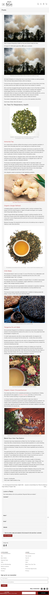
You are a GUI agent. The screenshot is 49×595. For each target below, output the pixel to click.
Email (5, 521)
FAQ (26, 562)
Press (26, 566)
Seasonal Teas (4, 560)
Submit (4, 585)
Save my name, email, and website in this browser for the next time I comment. (23, 532)
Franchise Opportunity (31, 568)
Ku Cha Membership (6, 564)
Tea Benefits (12, 478)
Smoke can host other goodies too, (32, 93)
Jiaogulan (20, 156)
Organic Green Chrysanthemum (11, 402)
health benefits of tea (15, 480)
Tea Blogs (3, 568)
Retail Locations (5, 566)
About (27, 560)
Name (5, 515)
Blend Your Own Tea (30, 564)
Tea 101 (27, 558)
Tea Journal (28, 555)
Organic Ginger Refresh (9, 214)
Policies (3, 570)
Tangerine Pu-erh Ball (17, 330)
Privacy (27, 570)
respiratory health (34, 162)
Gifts (2, 562)
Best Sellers (4, 558)
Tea (2, 555)
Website (5, 527)
